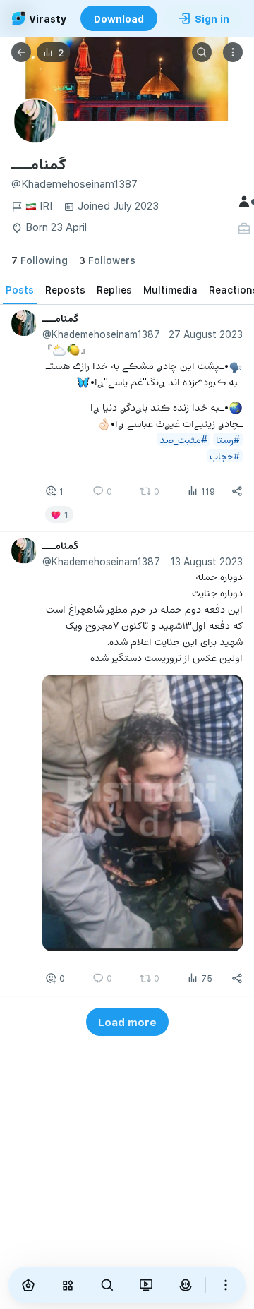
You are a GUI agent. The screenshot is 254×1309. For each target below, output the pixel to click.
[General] (245, 202)
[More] (226, 1285)
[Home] (28, 1285)
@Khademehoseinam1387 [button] (101, 334)
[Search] (202, 52)
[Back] (21, 52)
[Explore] (67, 1285)
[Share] (237, 491)
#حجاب (225, 455)
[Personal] (245, 229)
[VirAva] (185, 1285)
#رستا (228, 438)
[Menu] (233, 52)
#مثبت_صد (183, 438)
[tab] (20, 290)
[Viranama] (147, 1285)
